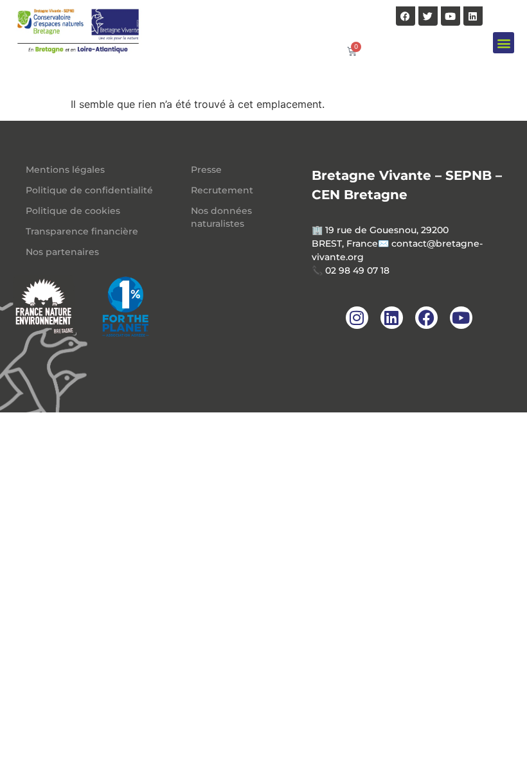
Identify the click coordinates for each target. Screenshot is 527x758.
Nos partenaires (62, 252)
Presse (206, 169)
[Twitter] (428, 16)
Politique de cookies (73, 210)
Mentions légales (65, 169)
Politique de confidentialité (89, 190)
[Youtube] (450, 16)
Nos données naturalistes (221, 217)
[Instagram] (357, 317)
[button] (503, 42)
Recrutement (222, 190)
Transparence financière (82, 231)
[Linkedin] (473, 16)
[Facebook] (405, 16)
